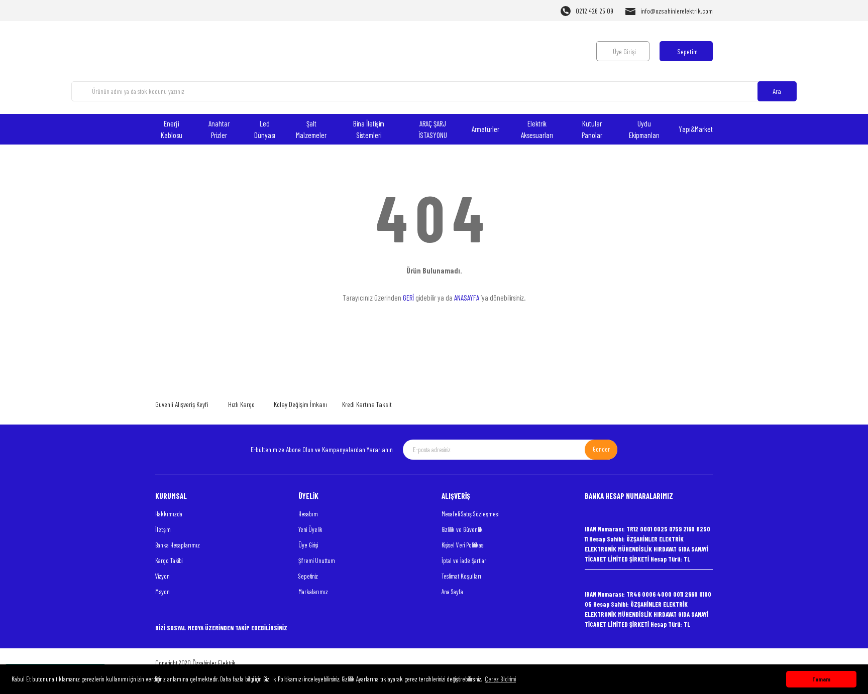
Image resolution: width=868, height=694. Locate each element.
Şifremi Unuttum (316, 561)
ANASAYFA (466, 297)
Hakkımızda (168, 514)
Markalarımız (313, 592)
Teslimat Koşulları (461, 576)
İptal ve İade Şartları (465, 561)
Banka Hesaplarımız (177, 545)
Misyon (162, 592)
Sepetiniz (308, 576)
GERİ (408, 297)
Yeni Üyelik (310, 529)
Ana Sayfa (452, 592)
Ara (777, 91)
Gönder (601, 449)
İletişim (163, 529)
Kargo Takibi (168, 561)
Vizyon (162, 576)
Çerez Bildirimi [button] (500, 679)
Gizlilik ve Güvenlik (462, 529)
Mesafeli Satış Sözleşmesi (470, 514)
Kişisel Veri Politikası (463, 545)
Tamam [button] (821, 678)
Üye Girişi (308, 545)
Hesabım (308, 514)
